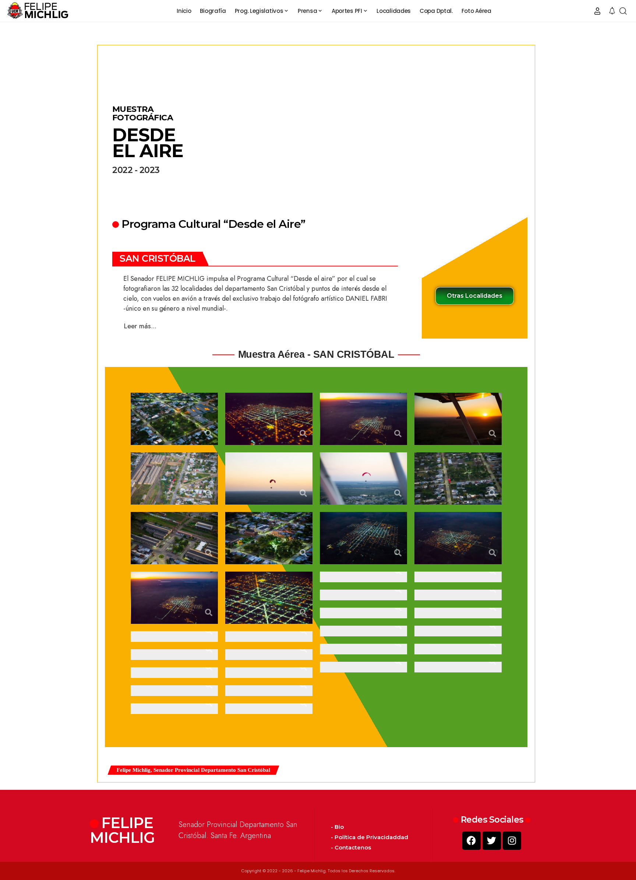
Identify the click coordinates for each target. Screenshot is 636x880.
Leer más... (140, 326)
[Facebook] (471, 840)
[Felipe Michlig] (38, 11)
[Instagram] (512, 840)
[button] (597, 11)
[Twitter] (492, 840)
